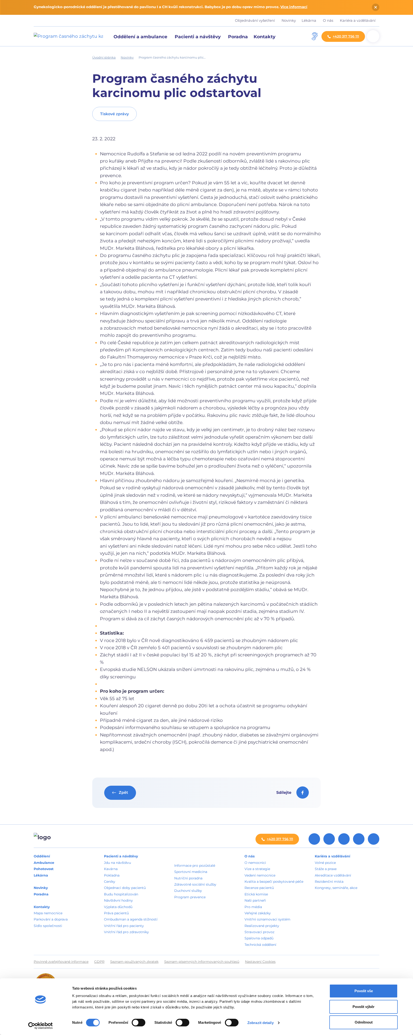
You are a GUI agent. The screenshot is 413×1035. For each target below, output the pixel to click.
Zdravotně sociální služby (195, 884)
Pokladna (112, 875)
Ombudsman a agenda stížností (131, 919)
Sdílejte (284, 792)
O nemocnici (255, 863)
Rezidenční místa (329, 881)
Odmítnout (364, 1022)
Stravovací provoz (259, 932)
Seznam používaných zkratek (134, 961)
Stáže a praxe (326, 869)
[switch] (138, 1022)
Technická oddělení (260, 944)
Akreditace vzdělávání (333, 875)
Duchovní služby (188, 890)
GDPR (99, 961)
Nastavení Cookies (260, 961)
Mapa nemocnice (48, 913)
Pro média (253, 907)
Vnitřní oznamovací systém (267, 919)
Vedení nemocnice (260, 875)
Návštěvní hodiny (118, 900)
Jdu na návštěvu (117, 863)
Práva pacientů (116, 913)
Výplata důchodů (118, 907)
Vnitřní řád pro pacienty (124, 926)
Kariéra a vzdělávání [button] (358, 20)
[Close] (375, 7)
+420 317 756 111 (346, 36)
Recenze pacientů (259, 888)
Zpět (123, 792)
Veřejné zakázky (258, 913)
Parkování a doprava (51, 919)
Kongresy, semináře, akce (336, 888)
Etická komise (256, 894)
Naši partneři (255, 900)
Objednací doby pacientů (125, 888)
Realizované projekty (262, 926)
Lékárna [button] (309, 20)
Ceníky (109, 881)
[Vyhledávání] (373, 36)
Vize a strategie (257, 869)
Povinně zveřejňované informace (61, 961)
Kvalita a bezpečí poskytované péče (274, 881)
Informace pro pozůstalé (194, 865)
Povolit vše (363, 991)
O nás (250, 856)
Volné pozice (325, 863)
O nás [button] (328, 20)
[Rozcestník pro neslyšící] (314, 36)
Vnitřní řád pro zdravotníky (126, 932)
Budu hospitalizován (121, 894)
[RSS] (314, 839)
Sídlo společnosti (48, 926)
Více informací (293, 7)
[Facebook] (329, 839)
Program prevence (190, 897)
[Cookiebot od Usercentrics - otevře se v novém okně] (40, 1025)
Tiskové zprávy (114, 114)
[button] (265, 36)
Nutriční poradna (188, 878)
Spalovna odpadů (259, 938)
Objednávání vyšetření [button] (255, 20)
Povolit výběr (364, 1007)
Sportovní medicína (190, 872)
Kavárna (111, 869)
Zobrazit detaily (260, 1023)
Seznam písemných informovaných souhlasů (201, 961)
